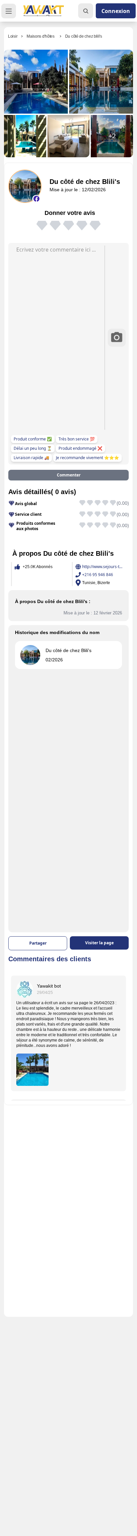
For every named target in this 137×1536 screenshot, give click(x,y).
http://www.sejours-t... (102, 566)
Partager (38, 943)
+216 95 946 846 (97, 574)
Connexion (115, 11)
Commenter (68, 475)
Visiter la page (99, 943)
